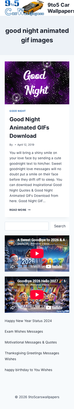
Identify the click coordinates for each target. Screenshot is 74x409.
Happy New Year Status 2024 (28, 321)
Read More (20, 209)
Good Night (17, 110)
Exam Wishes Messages (24, 331)
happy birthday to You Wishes (28, 370)
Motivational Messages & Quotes (31, 342)
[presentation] (37, 82)
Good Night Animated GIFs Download (29, 127)
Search (60, 226)
